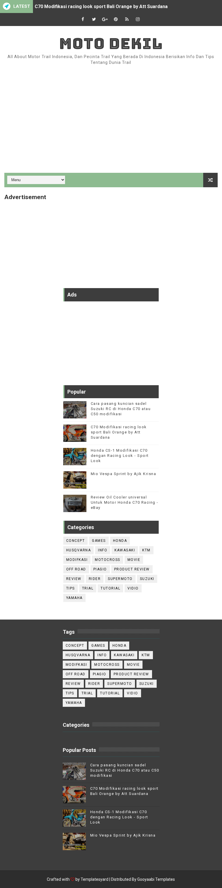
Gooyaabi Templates (156, 879)
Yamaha (74, 598)
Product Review (132, 569)
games (99, 541)
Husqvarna (78, 550)
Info (102, 550)
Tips (70, 588)
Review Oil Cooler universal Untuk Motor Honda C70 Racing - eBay (124, 502)
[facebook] (83, 19)
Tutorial (110, 588)
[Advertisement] (110, 123)
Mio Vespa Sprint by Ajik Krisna (123, 474)
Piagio (100, 569)
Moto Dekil (111, 43)
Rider (95, 579)
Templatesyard (94, 879)
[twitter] (94, 19)
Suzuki (147, 579)
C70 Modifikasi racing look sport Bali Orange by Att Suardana (101, 6)
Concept (75, 541)
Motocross (107, 560)
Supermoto (120, 579)
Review (74, 579)
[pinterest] (116, 19)
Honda (120, 541)
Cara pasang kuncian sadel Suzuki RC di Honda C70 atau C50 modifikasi (121, 408)
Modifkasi (77, 560)
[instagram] (138, 19)
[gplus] (105, 19)
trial (88, 588)
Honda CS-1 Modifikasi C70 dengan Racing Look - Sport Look (120, 455)
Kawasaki (124, 550)
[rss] (127, 19)
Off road (76, 569)
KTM (146, 550)
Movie (133, 560)
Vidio (133, 588)
